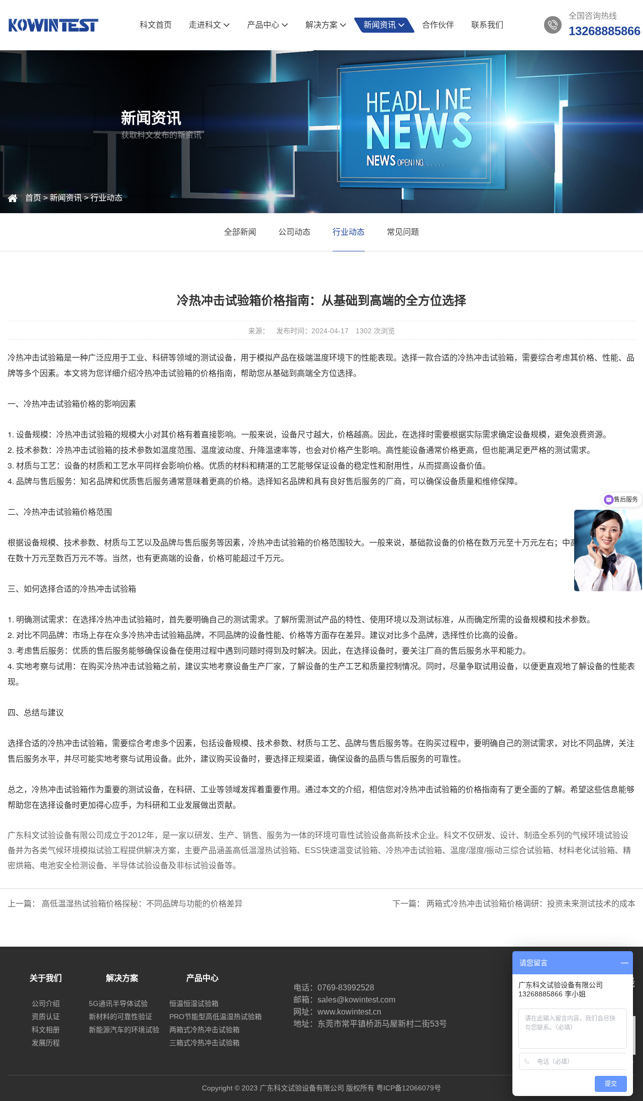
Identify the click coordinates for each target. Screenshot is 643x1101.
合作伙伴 (438, 25)
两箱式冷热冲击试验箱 (204, 1030)
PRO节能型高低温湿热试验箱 (215, 1017)
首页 (33, 198)
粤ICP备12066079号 (408, 1088)
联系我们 (487, 25)
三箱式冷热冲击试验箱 (204, 1043)
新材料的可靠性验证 (120, 1017)
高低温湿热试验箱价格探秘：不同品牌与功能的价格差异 (142, 903)
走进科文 (206, 25)
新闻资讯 (381, 25)
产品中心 (264, 25)
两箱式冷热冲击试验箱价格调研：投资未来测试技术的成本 (530, 903)
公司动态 (294, 232)
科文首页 (156, 25)
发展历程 (46, 1043)
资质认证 (46, 1017)
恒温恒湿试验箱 (194, 1003)
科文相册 (46, 1030)
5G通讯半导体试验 (118, 1003)
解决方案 (322, 25)
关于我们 (46, 978)
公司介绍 (46, 1003)
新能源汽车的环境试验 (124, 1030)
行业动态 (106, 198)
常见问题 (403, 232)
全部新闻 (240, 232)
